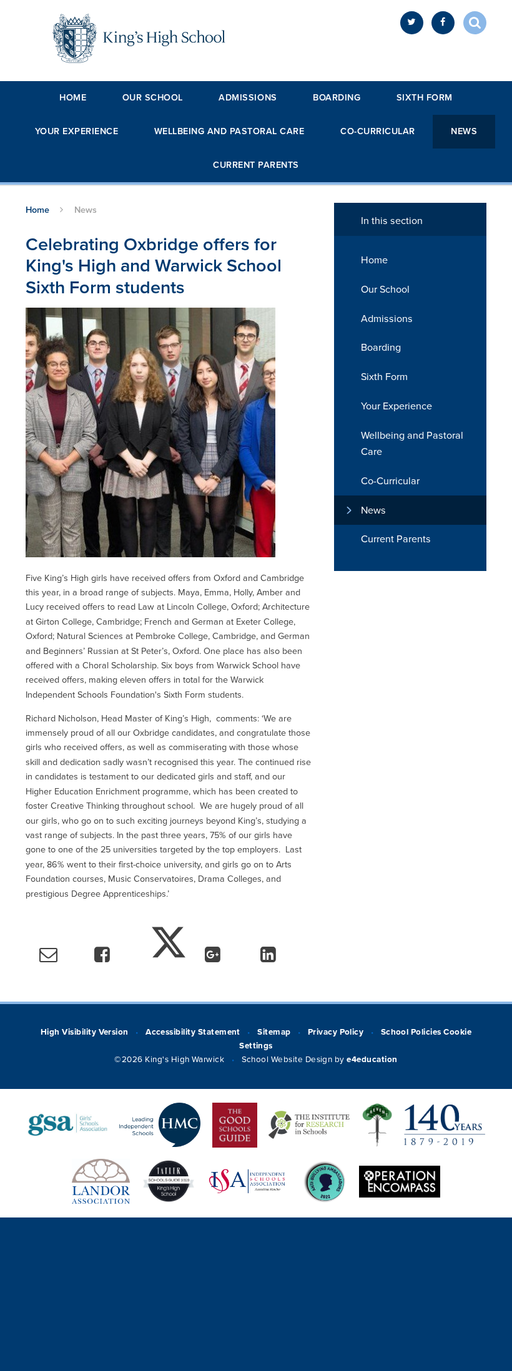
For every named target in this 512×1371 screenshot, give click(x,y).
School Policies (411, 1032)
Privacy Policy (336, 1032)
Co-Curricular (377, 131)
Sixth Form (424, 97)
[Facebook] (443, 22)
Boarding (336, 97)
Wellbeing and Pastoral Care (229, 131)
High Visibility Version (85, 1032)
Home (72, 97)
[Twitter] (411, 22)
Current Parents (256, 165)
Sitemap (273, 1032)
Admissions (248, 97)
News (464, 131)
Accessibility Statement (192, 1032)
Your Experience (77, 131)
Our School (152, 97)
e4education (372, 1060)
